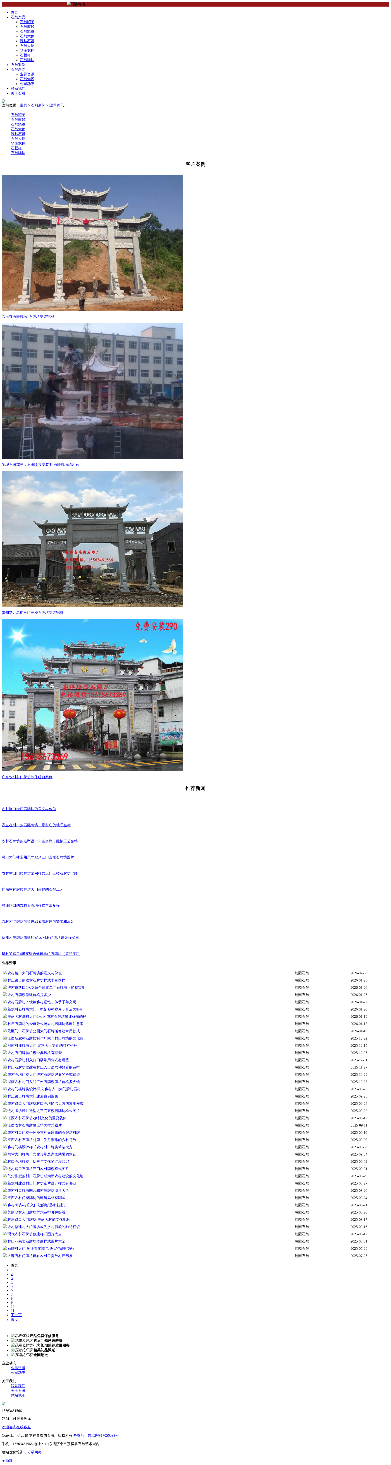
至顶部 (7, 1461)
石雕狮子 (27, 22)
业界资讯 (27, 74)
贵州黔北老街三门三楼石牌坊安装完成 (32, 612)
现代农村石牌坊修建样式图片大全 (34, 1234)
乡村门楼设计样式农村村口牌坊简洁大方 (40, 1147)
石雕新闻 (18, 69)
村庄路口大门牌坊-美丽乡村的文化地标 (38, 1219)
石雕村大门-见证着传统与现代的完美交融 (40, 1248)
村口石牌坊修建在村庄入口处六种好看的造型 (43, 1067)
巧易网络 (34, 1452)
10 (12, 1306)
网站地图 (18, 1395)
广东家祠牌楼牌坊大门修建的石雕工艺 (32, 889)
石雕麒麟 (27, 27)
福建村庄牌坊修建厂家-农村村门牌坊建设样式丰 (40, 938)
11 (12, 1311)
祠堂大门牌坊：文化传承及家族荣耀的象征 (41, 1154)
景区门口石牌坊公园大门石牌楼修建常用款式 (43, 1031)
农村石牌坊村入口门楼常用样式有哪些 (38, 1060)
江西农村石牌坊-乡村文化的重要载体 (37, 1118)
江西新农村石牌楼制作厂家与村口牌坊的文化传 (45, 1038)
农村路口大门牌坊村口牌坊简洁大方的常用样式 (45, 1103)
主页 (23, 105)
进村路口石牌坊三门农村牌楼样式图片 (38, 1169)
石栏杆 (25, 55)
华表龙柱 (27, 50)
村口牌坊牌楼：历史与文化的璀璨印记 (38, 1161)
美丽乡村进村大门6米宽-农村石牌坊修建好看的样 (46, 1016)
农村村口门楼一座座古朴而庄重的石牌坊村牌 (43, 1132)
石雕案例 (18, 65)
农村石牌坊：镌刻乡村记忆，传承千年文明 (41, 1002)
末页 (14, 1320)
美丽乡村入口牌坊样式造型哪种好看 (36, 1212)
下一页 (16, 1315)
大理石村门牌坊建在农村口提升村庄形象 (40, 1256)
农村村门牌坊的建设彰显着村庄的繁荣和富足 (38, 921)
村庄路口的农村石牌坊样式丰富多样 (31, 905)
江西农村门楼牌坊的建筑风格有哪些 (36, 1198)
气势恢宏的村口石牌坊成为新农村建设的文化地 (45, 1176)
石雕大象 (27, 36)
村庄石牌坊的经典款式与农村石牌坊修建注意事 (45, 1024)
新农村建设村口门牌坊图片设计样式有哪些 (41, 1183)
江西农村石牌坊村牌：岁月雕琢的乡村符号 (41, 1140)
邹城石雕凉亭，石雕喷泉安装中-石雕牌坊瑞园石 (40, 465)
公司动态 (27, 84)
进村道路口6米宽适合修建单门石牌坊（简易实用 (41, 954)
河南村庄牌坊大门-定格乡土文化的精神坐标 (42, 1045)
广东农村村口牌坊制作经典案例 (27, 777)
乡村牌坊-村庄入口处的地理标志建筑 (37, 1205)
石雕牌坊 (27, 60)
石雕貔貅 (27, 31)
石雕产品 (18, 17)
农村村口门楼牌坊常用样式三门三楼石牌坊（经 (40, 873)
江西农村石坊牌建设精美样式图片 (34, 1125)
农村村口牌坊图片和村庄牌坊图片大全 (38, 1190)
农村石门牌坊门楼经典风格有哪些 (34, 1053)
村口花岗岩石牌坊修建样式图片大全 (36, 1241)
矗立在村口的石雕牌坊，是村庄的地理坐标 (36, 825)
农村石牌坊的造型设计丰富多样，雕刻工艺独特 (40, 841)
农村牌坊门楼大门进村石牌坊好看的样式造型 (43, 1074)
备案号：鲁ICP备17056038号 (96, 1435)
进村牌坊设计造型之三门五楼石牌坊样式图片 (43, 1111)
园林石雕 (27, 41)
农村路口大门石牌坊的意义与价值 (29, 809)
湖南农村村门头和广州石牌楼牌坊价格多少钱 (43, 1082)
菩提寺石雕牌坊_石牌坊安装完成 (28, 317)
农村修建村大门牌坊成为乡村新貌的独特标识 (43, 1227)
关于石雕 (18, 93)
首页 (14, 12)
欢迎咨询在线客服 (16, 1427)
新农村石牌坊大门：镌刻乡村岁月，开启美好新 (45, 1009)
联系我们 (18, 88)
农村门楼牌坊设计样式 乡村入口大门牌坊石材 (44, 1089)
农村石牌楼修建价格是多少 (29, 995)
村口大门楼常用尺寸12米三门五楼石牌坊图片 (38, 857)
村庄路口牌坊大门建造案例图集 (32, 1096)
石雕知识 (27, 79)
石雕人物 (27, 46)
